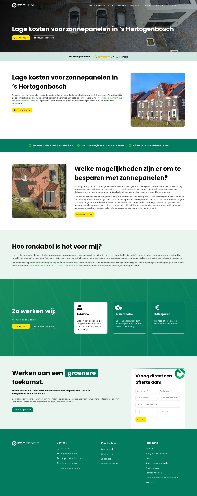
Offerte (147, 5)
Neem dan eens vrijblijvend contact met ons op (52, 265)
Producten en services (100, 5)
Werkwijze (135, 5)
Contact (159, 5)
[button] (111, 57)
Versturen (141, 419)
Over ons (121, 5)
